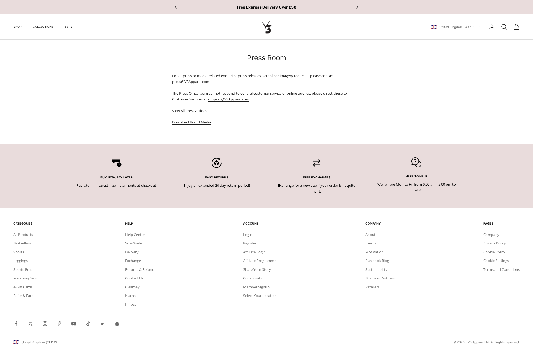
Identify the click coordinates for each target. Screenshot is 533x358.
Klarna (130, 295)
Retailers (372, 286)
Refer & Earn (23, 295)
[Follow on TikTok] (88, 323)
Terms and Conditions (501, 269)
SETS (68, 27)
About (370, 234)
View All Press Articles (189, 110)
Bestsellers (22, 243)
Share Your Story (257, 269)
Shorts (18, 251)
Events (370, 243)
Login (247, 234)
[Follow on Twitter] (30, 323)
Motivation (374, 251)
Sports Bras (22, 269)
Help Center (135, 234)
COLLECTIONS (43, 27)
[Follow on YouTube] (74, 323)
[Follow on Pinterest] (59, 323)
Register (250, 243)
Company (491, 234)
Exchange (133, 260)
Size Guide (133, 243)
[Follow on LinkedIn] (102, 323)
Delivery (132, 251)
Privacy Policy (494, 243)
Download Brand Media (191, 122)
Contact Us (134, 278)
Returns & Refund (139, 269)
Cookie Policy (494, 251)
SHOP (17, 27)
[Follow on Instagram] (45, 323)
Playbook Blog (377, 260)
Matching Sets (25, 278)
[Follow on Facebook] (16, 323)
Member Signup (256, 286)
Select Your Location (260, 295)
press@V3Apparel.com (190, 81)
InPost (130, 304)
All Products (23, 234)
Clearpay (132, 286)
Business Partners (380, 278)
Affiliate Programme (259, 260)
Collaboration (254, 278)
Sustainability (376, 269)
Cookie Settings (496, 260)
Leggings (20, 260)
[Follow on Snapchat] (117, 323)
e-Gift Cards (22, 286)
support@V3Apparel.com (228, 99)
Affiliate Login (254, 251)
